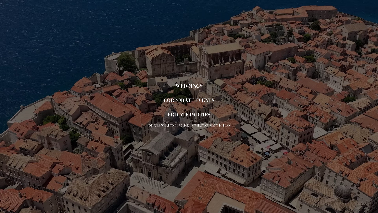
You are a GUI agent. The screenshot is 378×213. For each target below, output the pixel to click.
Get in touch (363, 209)
